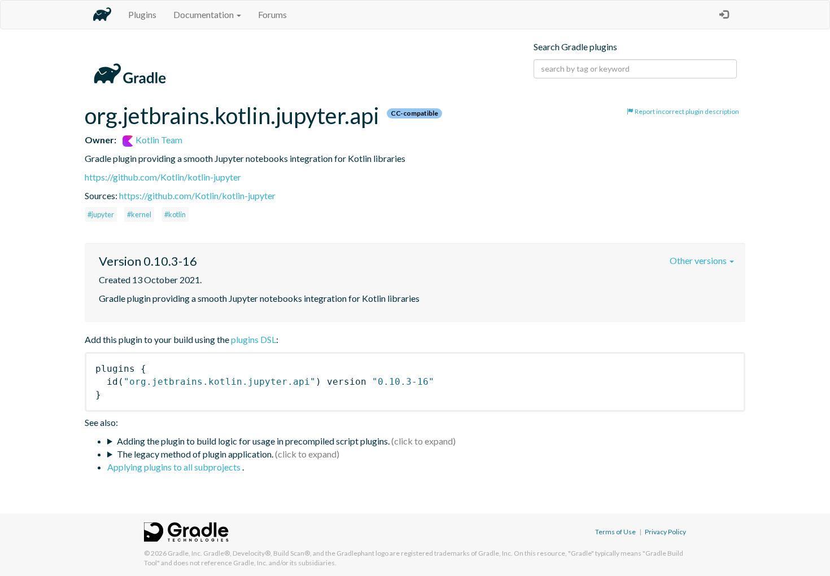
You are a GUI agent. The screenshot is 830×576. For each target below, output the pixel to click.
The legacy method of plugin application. (195, 454)
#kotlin (175, 214)
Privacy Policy (665, 531)
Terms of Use (615, 531)
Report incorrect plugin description (686, 111)
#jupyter (101, 214)
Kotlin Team (158, 139)
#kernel (139, 214)
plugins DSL (253, 339)
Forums (272, 14)
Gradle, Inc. (185, 553)
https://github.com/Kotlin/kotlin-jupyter (163, 177)
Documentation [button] (204, 14)
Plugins (142, 14)
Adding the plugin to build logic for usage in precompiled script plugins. (253, 441)
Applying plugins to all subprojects (174, 466)
